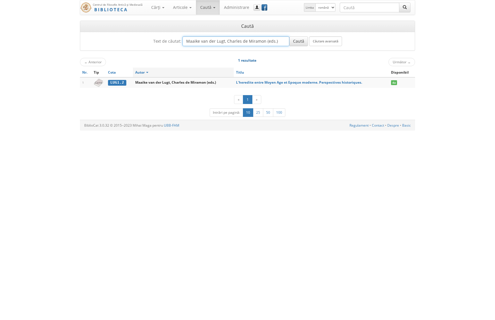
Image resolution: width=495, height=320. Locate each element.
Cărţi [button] (156, 7)
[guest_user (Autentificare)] (257, 7)
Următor (402, 62)
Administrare (236, 7)
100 (279, 112)
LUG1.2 (117, 82)
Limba (310, 7)
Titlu (240, 72)
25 (258, 112)
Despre (393, 125)
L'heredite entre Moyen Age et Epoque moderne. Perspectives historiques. (299, 82)
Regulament (359, 125)
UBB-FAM (171, 125)
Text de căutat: (167, 41)
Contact (378, 125)
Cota (112, 72)
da (394, 83)
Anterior (93, 62)
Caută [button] (206, 7)
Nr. (84, 72)
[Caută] (404, 7)
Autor (140, 72)
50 (268, 112)
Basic (406, 125)
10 (248, 112)
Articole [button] (181, 7)
